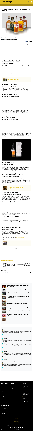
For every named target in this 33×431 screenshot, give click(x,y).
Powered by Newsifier (16, 429)
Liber (5, 94)
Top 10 (2, 260)
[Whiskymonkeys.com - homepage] (7, 2)
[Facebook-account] (12, 427)
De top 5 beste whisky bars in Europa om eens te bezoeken (15, 188)
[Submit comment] (30, 273)
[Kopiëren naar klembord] (31, 41)
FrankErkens (5, 329)
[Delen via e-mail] (29, 41)
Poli (5, 117)
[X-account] (10, 427)
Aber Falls (6, 192)
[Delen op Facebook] (26, 41)
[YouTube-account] (18, 427)
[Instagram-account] (14, 427)
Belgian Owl (7, 61)
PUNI (5, 162)
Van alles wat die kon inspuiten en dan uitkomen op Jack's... (9, 361)
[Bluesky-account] (22, 427)
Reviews (11, 4)
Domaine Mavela (8, 174)
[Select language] (27, 2)
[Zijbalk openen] (1, 1)
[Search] (24, 1)
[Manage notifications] (1, 429)
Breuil (5, 84)
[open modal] (31, 2)
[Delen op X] (27, 41)
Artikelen (7, 4)
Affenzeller (7, 202)
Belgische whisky (7, 260)
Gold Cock (6, 216)
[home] (1, 4)
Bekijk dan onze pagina (20, 237)
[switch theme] (29, 2)
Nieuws (3, 4)
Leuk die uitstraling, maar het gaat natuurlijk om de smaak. (9, 357)
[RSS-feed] (20, 427)
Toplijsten (11, 260)
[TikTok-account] (16, 427)
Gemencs (6, 227)
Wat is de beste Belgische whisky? (13, 79)
